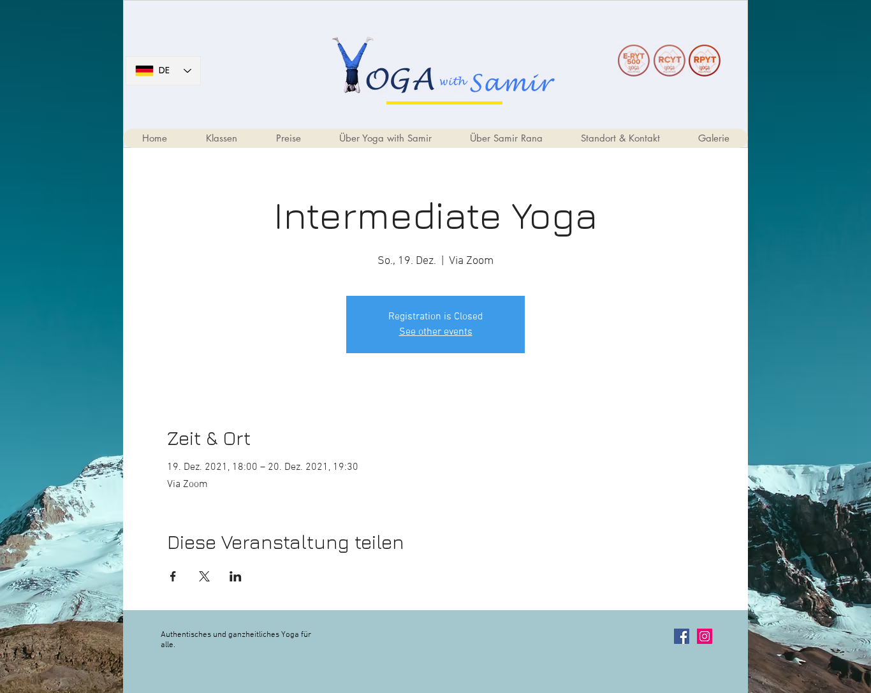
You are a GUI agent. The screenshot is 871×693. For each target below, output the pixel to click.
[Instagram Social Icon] (704, 636)
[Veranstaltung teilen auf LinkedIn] (236, 576)
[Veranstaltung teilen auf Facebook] (173, 576)
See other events (435, 332)
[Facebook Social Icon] (681, 636)
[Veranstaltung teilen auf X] (204, 576)
